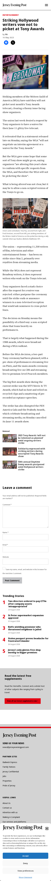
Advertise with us (10, 812)
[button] (47, 828)
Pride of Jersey (9, 785)
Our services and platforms (14, 821)
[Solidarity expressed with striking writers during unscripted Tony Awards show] (10, 452)
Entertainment (11, 15)
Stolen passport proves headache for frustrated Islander (28, 639)
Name (6, 532)
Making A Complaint (11, 817)
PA (6, 34)
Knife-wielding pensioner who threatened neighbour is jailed (24, 628)
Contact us (7, 807)
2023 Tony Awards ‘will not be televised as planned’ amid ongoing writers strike (32, 439)
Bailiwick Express (10, 762)
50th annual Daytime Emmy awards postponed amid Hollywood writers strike (31, 465)
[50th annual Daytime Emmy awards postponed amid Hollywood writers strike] (10, 465)
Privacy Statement (25, 877)
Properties (7, 780)
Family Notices (9, 767)
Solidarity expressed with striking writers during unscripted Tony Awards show (31, 452)
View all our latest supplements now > (22, 701)
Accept (25, 855)
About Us (6, 803)
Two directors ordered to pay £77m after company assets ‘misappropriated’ (27, 604)
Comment (7, 505)
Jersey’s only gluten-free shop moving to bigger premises (24, 651)
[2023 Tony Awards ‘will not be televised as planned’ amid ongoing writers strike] (10, 438)
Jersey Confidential (11, 771)
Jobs (4, 776)
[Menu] (46, 5)
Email (5, 545)
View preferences (26, 870)
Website (6, 557)
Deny (25, 863)
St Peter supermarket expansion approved (26, 616)
